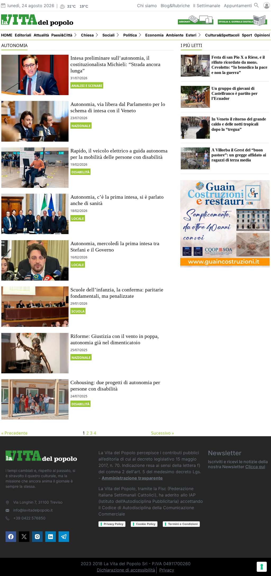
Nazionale (81, 126)
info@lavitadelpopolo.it (33, 510)
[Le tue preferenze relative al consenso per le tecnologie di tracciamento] (262, 567)
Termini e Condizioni (183, 524)
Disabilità (80, 172)
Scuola (77, 311)
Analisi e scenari (86, 85)
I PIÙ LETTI (191, 45)
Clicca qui (255, 466)
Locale (77, 218)
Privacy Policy (113, 524)
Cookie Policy (145, 524)
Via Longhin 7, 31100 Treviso (37, 502)
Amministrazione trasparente (132, 478)
